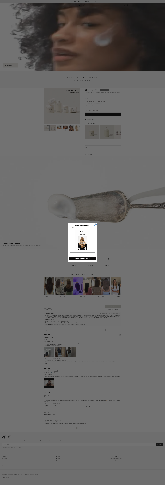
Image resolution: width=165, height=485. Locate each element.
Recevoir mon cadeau (82, 258)
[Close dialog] (95, 225)
